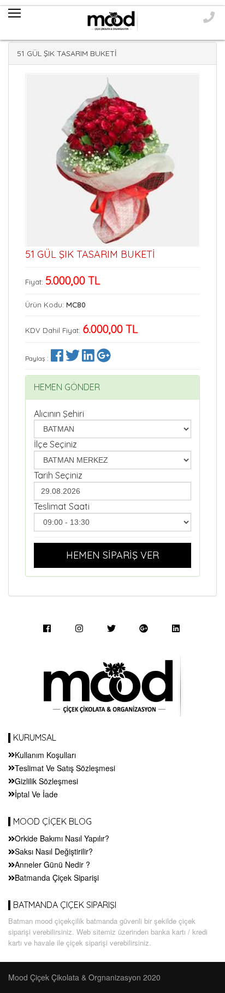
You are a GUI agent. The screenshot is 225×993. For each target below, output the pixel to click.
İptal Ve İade (36, 794)
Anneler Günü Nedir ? (52, 864)
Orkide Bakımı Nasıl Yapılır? (62, 838)
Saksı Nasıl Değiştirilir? (54, 851)
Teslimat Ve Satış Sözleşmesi (65, 767)
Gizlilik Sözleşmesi (46, 781)
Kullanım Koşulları (45, 754)
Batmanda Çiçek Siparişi (57, 877)
